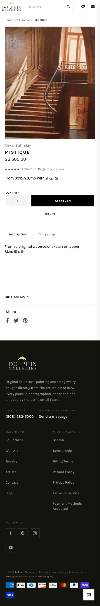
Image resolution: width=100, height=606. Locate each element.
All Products (24, 20)
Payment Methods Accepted (67, 506)
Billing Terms (63, 461)
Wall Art (12, 451)
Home (8, 20)
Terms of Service (66, 493)
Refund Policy (63, 472)
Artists (11, 472)
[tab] (17, 234)
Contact (12, 482)
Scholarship (62, 451)
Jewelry (11, 461)
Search (58, 440)
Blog (9, 493)
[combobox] (49, 6)
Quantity (12, 192)
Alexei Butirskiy (18, 145)
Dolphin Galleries (25, 572)
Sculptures (14, 440)
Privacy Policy (63, 482)
